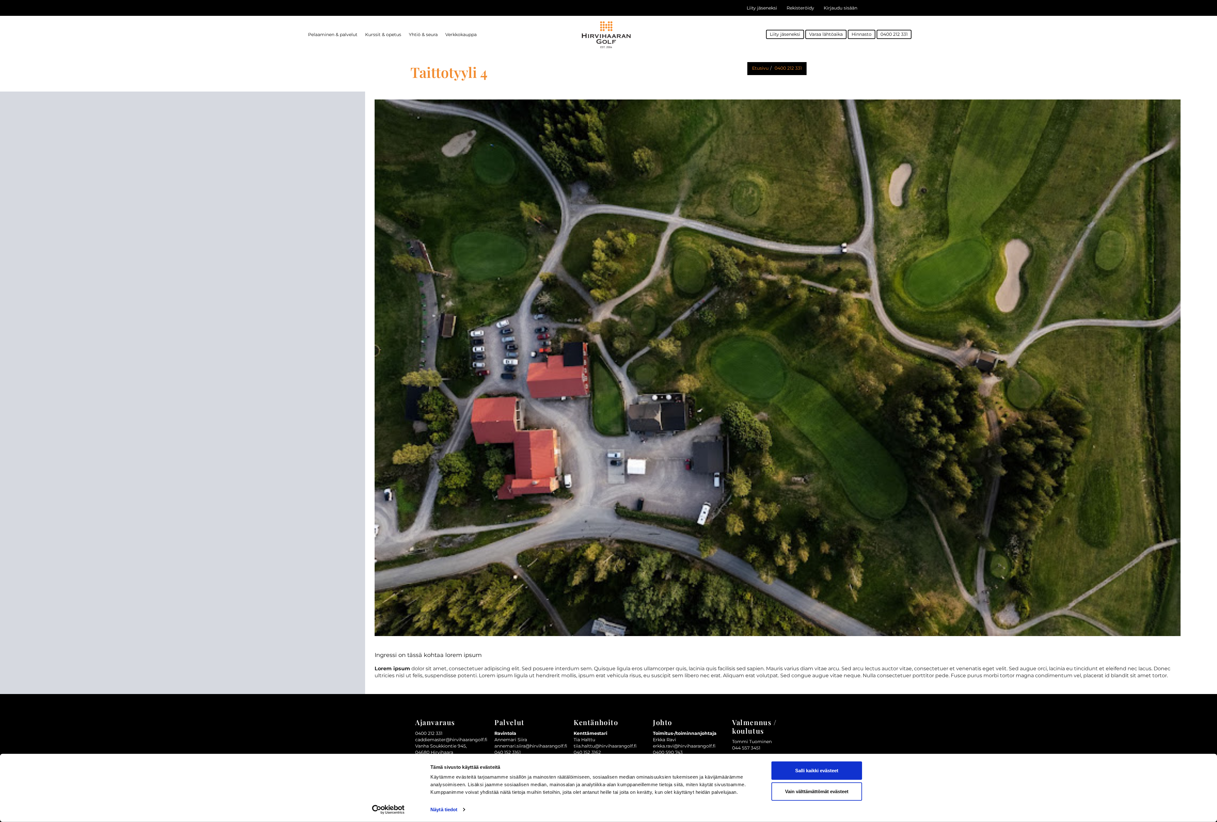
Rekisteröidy (800, 8)
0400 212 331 (894, 34)
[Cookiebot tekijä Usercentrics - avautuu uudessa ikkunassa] (388, 809)
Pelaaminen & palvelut (332, 34)
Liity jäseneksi (762, 8)
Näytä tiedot (443, 809)
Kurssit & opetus (383, 34)
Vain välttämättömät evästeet (816, 791)
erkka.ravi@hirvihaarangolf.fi (684, 746)
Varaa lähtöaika (826, 34)
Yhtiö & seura (423, 34)
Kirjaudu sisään (840, 8)
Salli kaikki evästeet (816, 770)
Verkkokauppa (461, 34)
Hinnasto (862, 34)
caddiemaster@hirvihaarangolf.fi (451, 739)
